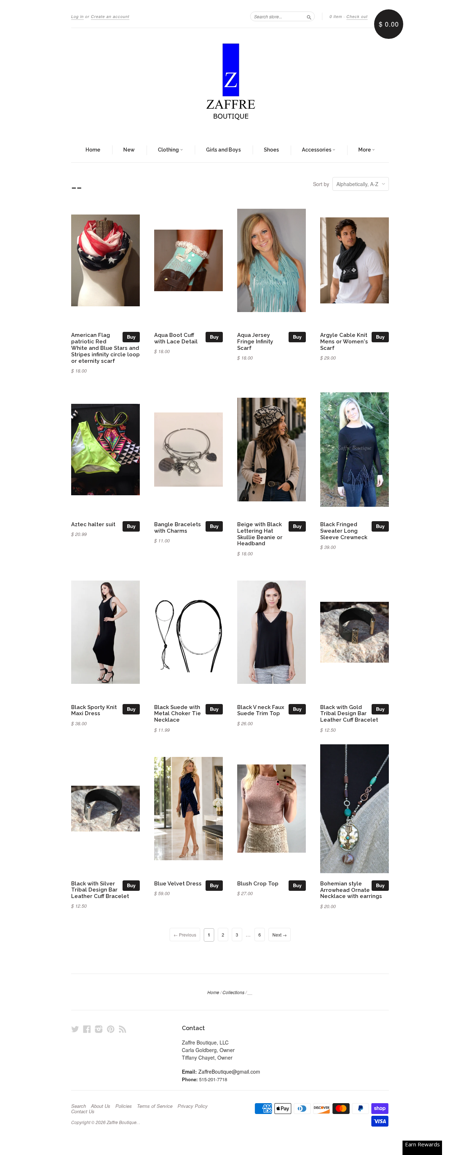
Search (78, 1106)
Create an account (110, 16)
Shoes (271, 150)
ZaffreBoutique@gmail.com (229, 1071)
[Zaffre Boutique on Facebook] (87, 1029)
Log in (77, 16)
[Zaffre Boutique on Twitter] (75, 1029)
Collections (233, 992)
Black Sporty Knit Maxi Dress (94, 710)
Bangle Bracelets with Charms (177, 527)
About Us (100, 1106)
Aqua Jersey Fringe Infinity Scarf (255, 341)
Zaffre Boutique (122, 1122)
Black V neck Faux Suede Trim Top (260, 710)
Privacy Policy (193, 1106)
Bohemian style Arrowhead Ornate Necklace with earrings (351, 889)
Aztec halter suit (93, 524)
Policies (123, 1106)
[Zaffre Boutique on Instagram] (99, 1029)
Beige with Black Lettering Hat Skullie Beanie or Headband (259, 533)
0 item (336, 16)
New (129, 150)
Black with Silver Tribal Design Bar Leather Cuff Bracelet (100, 889)
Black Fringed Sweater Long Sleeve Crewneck (343, 530)
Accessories (317, 150)
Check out (357, 16)
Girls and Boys (223, 150)
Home (93, 150)
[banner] (230, 83)
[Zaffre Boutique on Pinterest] (111, 1029)
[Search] (309, 16)
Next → (279, 934)
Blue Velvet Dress (178, 883)
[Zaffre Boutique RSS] (122, 1029)
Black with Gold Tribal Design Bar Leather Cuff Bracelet (349, 713)
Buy (131, 336)
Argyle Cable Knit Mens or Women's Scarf (344, 341)
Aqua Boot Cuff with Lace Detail (176, 338)
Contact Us (83, 1111)
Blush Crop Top (258, 883)
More (365, 150)
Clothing (169, 150)
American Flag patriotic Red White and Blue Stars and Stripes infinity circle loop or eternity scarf (105, 348)
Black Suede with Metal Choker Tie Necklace (177, 713)
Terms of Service (154, 1106)
